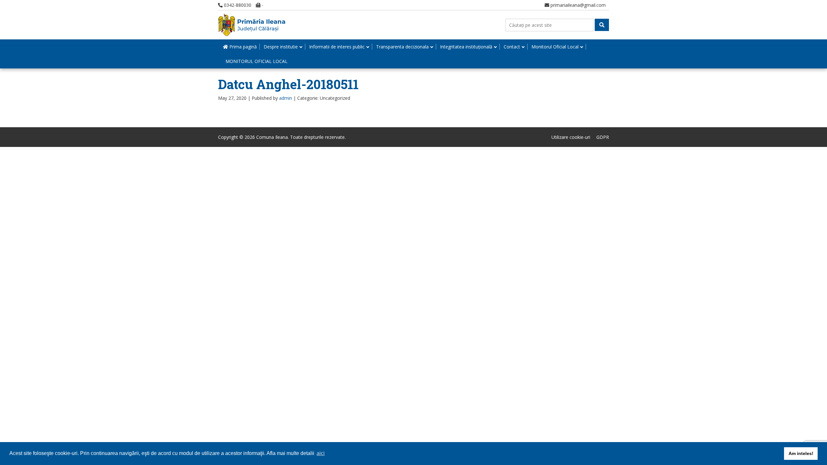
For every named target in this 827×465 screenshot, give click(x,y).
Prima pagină (242, 47)
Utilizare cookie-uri (570, 137)
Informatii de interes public (337, 47)
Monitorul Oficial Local (555, 47)
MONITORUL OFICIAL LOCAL (256, 61)
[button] (602, 25)
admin (285, 98)
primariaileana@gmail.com (577, 5)
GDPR (602, 137)
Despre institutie (281, 47)
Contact (512, 47)
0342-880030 (237, 5)
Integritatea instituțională (466, 47)
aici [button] (321, 453)
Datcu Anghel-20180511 (288, 84)
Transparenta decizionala (402, 47)
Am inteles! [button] (801, 453)
